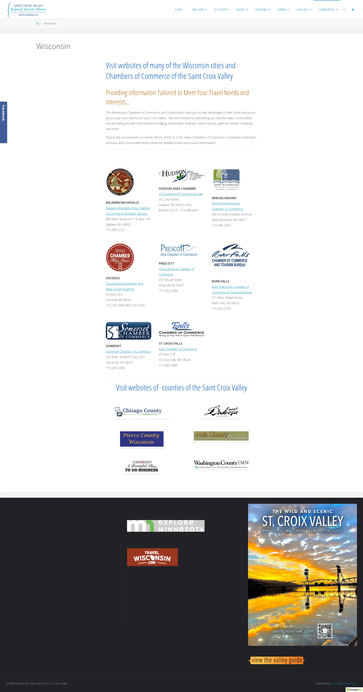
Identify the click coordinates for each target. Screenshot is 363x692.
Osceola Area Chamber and (124, 283)
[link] (344, 9)
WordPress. (349, 683)
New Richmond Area (226, 203)
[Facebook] (353, 9)
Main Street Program (120, 289)
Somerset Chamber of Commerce (128, 351)
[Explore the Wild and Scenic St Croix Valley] (27, 9)
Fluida (335, 683)
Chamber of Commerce (227, 209)
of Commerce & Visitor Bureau (126, 213)
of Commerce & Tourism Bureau (181, 194)
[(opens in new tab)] (120, 182)
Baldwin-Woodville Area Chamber (128, 208)
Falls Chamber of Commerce (178, 349)
